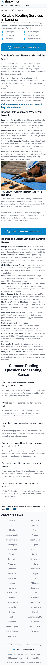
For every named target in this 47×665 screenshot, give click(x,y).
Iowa (35, 593)
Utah (35, 578)
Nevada (12, 583)
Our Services (15, 5)
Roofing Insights (33, 658)
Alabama (12, 578)
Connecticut (35, 569)
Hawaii (35, 612)
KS (13, 10)
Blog (27, 5)
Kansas (12, 598)
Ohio (35, 530)
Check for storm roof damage (28, 654)
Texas (12, 525)
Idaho (12, 617)
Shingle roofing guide (16, 658)
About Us (11, 654)
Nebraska (12, 607)
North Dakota (12, 631)
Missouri (12, 574)
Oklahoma (35, 583)
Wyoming (12, 636)
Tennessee (35, 559)
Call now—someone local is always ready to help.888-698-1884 (22, 106)
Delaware (35, 631)
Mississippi (35, 603)
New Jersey (12, 550)
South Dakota (35, 627)
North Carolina (35, 540)
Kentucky (12, 588)
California (12, 521)
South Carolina (12, 593)
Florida (35, 525)
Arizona (35, 535)
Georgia (12, 554)
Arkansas (35, 598)
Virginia (35, 545)
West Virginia (12, 627)
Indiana (35, 564)
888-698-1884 (11, 509)
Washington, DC (35, 617)
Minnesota (12, 569)
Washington (12, 545)
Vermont (35, 622)
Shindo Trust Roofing (21, 662)
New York (35, 521)
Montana (12, 622)
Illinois (12, 530)
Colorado (12, 559)
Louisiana (35, 588)
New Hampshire (35, 607)
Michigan (35, 550)
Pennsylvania (12, 540)
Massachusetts (12, 535)
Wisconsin (12, 564)
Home (4, 5)
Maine (12, 612)
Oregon (35, 574)
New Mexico (12, 603)
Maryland (35, 554)
